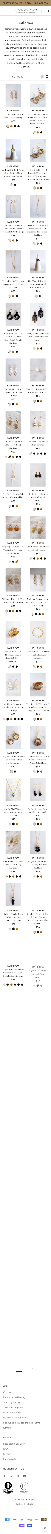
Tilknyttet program (13, 1407)
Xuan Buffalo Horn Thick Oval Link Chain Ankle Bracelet (38, 655)
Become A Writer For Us (15, 1417)
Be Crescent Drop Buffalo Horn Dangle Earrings (13, 392)
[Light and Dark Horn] (20, 457)
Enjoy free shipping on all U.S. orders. (25, 3)
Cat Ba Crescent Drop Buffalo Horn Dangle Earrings (38, 1189)
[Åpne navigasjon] (3, 11)
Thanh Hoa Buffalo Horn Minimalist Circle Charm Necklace (13, 284)
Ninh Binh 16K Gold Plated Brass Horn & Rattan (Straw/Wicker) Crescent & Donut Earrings (13, 1081)
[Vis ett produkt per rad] (42, 76)
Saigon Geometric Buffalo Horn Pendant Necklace (13, 1025)
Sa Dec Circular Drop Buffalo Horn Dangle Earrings (37, 812)
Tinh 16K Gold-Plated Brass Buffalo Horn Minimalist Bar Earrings (13, 229)
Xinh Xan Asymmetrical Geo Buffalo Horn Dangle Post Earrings (37, 602)
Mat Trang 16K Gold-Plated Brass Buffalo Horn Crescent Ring (37, 284)
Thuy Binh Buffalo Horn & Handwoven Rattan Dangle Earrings (13, 760)
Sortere (18, 77)
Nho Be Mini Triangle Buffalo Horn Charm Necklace (13, 812)
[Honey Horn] (11, 126)
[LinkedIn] (24, 1476)
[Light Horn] (8, 126)
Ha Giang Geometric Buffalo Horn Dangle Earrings (13, 1187)
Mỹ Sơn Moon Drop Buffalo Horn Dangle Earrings (13, 445)
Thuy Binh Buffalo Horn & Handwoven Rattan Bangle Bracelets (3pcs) (37, 707)
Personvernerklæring (14, 1397)
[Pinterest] (18, 1476)
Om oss (7, 1392)
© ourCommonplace (25, 1500)
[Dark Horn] (15, 126)
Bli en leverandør (12, 1412)
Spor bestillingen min (14, 1443)
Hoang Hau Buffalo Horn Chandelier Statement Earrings (38, 337)
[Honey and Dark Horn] (17, 457)
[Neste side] (32, 1368)
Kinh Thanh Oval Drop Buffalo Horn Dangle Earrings (13, 865)
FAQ (5, 1448)
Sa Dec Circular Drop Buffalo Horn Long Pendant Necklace (13, 917)
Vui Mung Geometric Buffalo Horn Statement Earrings (13, 707)
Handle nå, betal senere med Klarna (21, 1422)
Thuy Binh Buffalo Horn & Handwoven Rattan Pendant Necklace (37, 760)
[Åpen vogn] (47, 11)
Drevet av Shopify (25, 1503)
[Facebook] (4, 1476)
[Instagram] (11, 1476)
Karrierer (7, 1427)
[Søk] (42, 11)
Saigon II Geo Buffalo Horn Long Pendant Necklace (38, 865)
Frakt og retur (10, 1459)
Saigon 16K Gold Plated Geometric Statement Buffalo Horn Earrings (13, 973)
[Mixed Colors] (18, 126)
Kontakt (7, 1454)
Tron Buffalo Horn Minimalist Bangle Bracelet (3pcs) (13, 655)
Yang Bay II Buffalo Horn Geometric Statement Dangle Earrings (13, 550)
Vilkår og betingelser (14, 1402)
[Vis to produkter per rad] (47, 76)
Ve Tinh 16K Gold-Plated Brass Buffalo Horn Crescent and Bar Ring (13, 173)
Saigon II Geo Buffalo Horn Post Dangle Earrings (38, 973)
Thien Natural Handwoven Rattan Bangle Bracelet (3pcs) (37, 1078)
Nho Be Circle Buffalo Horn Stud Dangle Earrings (38, 497)
